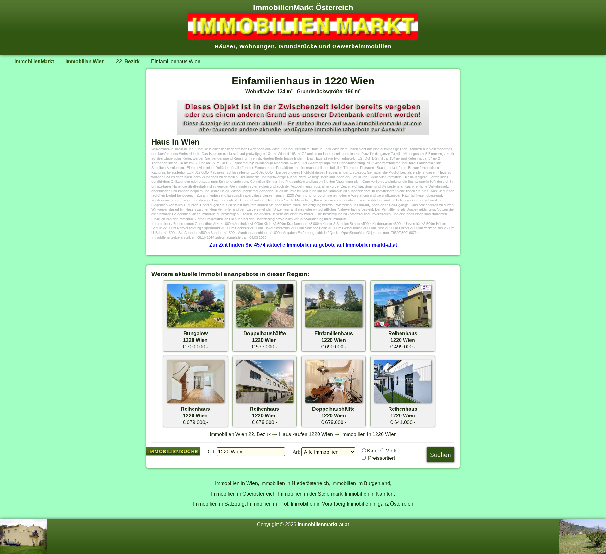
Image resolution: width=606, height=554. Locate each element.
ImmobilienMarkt (34, 61)
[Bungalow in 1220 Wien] (195, 326)
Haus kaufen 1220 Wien (306, 434)
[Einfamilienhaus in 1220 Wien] (333, 326)
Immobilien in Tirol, (268, 504)
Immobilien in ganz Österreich (380, 504)
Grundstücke (298, 46)
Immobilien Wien (85, 61)
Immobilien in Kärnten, (370, 493)
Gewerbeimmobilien (362, 46)
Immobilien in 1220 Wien (369, 434)
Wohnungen (257, 46)
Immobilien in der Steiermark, (310, 493)
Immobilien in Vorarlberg (318, 504)
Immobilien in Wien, (237, 483)
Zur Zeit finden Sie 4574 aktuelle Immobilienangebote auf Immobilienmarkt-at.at (303, 245)
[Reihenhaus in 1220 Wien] (402, 326)
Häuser (225, 46)
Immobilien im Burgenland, (361, 483)
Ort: (212, 451)
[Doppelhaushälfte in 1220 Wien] (264, 326)
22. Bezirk (128, 61)
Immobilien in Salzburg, (219, 504)
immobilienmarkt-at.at (323, 524)
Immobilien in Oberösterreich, (244, 493)
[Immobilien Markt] (303, 37)
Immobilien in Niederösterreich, (295, 483)
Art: (296, 452)
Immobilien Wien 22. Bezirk (240, 434)
